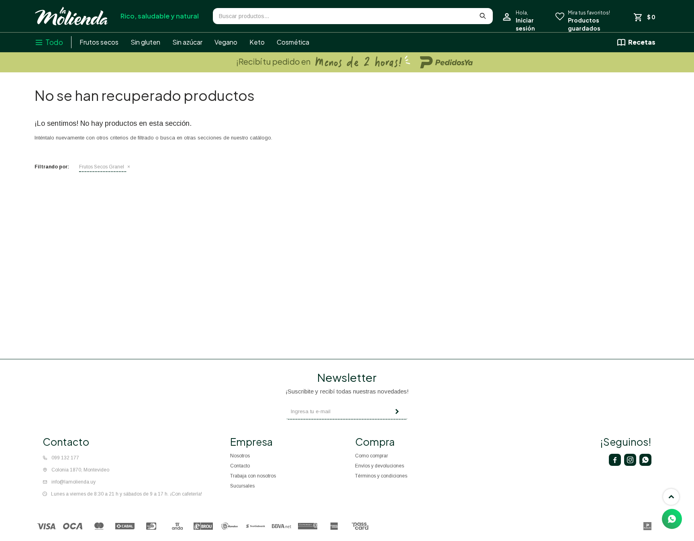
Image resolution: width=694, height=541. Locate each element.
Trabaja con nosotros (253, 476)
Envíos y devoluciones (379, 466)
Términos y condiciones (381, 476)
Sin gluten (145, 42)
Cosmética (293, 42)
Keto (257, 42)
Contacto (240, 466)
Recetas (641, 42)
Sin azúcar (187, 42)
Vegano (225, 42)
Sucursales (242, 486)
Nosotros (240, 456)
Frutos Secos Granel (101, 167)
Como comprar (371, 456)
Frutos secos (99, 42)
